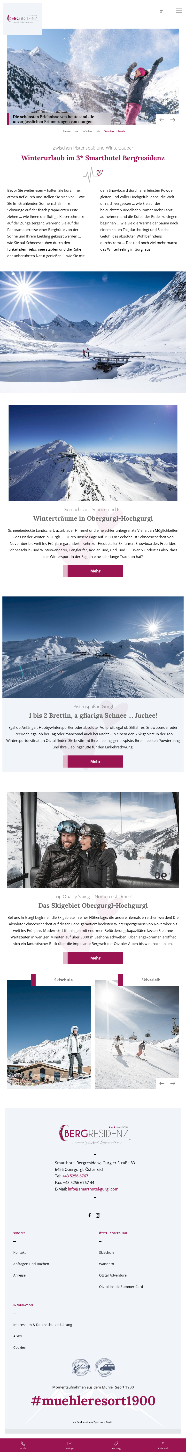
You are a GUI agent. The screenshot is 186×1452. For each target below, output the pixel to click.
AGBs (17, 1336)
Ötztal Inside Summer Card (121, 1286)
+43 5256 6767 (75, 1176)
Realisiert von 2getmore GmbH (94, 1422)
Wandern (106, 1264)
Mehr (95, 571)
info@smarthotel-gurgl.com (93, 1189)
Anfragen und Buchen (31, 1264)
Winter (87, 131)
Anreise (19, 1275)
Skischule (63, 980)
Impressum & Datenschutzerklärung (42, 1324)
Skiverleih (151, 980)
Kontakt (19, 1252)
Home (66, 131)
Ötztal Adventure (113, 1275)
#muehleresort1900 (93, 1400)
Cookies (19, 1347)
